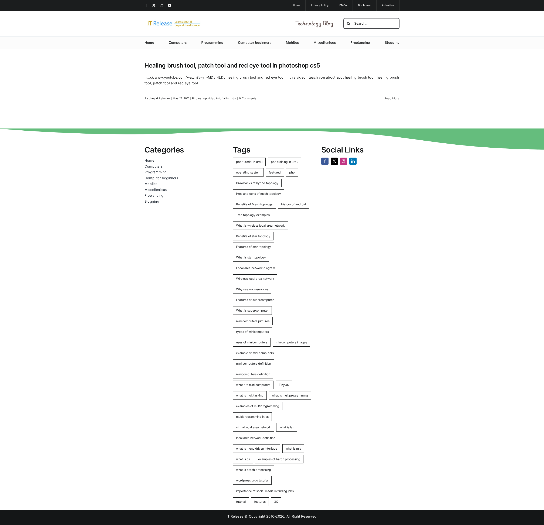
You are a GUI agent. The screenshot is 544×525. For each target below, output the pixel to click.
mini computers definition (253, 363)
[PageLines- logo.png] (172, 21)
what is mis (293, 448)
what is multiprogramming (290, 395)
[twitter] (154, 5)
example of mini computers (255, 353)
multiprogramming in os (252, 416)
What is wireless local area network (260, 225)
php (292, 172)
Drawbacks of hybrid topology (257, 183)
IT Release (235, 516)
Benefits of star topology (253, 236)
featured (275, 172)
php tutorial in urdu (249, 162)
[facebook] (146, 5)
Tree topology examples (253, 215)
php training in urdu (284, 162)
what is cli (243, 459)
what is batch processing (253, 469)
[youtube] (169, 5)
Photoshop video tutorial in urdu (214, 98)
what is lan (286, 427)
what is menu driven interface (256, 448)
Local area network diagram (255, 268)
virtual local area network (253, 427)
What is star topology (251, 257)
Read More (392, 98)
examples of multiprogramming (257, 406)
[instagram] (161, 5)
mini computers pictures (252, 321)
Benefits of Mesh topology (254, 204)
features (260, 501)
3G (276, 501)
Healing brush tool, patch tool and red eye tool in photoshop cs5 (232, 65)
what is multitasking (250, 395)
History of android (293, 204)
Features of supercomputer (255, 300)
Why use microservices (252, 289)
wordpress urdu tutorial (252, 480)
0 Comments (247, 98)
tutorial (241, 501)
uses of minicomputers (251, 342)
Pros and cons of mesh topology (258, 193)
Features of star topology (253, 246)
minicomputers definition (253, 374)
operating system (248, 172)
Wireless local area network (255, 278)
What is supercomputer (252, 310)
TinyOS (284, 385)
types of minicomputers (252, 331)
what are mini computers (253, 385)
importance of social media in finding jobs (265, 491)
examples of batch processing (279, 459)
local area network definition (255, 438)
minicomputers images (291, 342)
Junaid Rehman (159, 98)
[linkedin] (353, 161)
